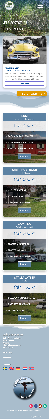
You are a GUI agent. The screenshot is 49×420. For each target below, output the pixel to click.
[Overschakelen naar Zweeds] (5, 368)
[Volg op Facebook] (36, 406)
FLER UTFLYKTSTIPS (31, 93)
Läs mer (24, 156)
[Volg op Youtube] (40, 406)
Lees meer (24, 83)
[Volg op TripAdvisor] (45, 406)
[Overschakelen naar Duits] (18, 368)
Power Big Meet (12, 68)
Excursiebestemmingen (22, 70)
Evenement (9, 70)
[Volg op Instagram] (31, 406)
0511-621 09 (8, 347)
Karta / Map (7, 352)
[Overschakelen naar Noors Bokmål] (31, 368)
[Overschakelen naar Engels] (11, 368)
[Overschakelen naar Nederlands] (25, 368)
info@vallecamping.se (12, 345)
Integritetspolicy (36, 416)
